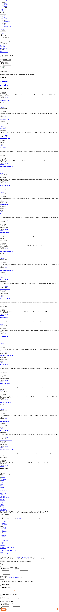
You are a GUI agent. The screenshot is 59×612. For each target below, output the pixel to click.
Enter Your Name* (2, 602)
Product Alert (5, 3)
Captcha (1, 68)
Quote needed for (6, 298)
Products (4, 81)
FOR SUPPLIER (4, 23)
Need (4, 204)
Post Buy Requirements (7, 21)
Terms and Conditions (5, 540)
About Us (3, 542)
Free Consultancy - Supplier (7, 8)
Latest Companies (2, 545)
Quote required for (6, 355)
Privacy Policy (13, 577)
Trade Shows (3, 536)
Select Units (1, 41)
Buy (4, 213)
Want (4, 317)
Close (1, 595)
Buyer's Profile (4, 528)
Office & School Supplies (3, 45)
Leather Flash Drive (2, 500)
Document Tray (2, 505)
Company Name (2, 63)
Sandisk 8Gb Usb (2, 50)
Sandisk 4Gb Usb (2, 51)
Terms (10, 577)
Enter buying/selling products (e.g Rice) (5, 569)
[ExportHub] (2, 11)
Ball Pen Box (2, 507)
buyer (4, 109)
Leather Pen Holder (2, 503)
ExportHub (28, 577)
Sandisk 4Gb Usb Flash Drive (4, 52)
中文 (2, 10)
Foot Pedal (1, 502)
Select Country (2, 605)
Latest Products (2, 546)
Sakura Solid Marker (3, 509)
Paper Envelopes (2, 46)
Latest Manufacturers (3, 548)
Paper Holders (2, 504)
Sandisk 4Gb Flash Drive (3, 496)
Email (1, 567)
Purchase (5, 185)
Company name (2, 568)
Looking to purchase (6, 166)
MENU (2, 16)
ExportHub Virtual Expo (3, 609)
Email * (1, 61)
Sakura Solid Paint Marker (3, 510)
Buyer (2, 564)
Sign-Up (5, 9)
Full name (1, 566)
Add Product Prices (4, 523)
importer (5, 100)
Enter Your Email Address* (3, 603)
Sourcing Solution (6, 4)
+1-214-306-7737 (19, 518)
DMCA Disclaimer (4, 541)
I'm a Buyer (2, 71)
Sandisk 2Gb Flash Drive (3, 493)
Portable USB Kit (2, 499)
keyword (1, 13)
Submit (1, 42)
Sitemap (3, 534)
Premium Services (4, 17)
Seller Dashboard (4, 521)
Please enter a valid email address (14, 567)
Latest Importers (2, 549)
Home (2, 33)
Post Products (5, 6)
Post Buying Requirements (5, 527)
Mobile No (1, 65)
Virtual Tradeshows (4, 18)
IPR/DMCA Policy (17, 577)
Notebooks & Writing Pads (3, 48)
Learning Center (4, 535)
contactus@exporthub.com (54, 558)
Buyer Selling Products (3, 64)
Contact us (30, 518)
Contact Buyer (2, 98)
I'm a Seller (5, 71)
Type (1, 12)
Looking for (5, 402)
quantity (1, 473)
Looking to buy (6, 194)
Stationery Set (3, 34)
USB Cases (1, 498)
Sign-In (3, 9)
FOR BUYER (3, 20)
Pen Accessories (2, 506)
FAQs (2, 543)
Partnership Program (4, 537)
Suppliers (4, 85)
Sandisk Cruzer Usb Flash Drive (4, 497)
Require (4, 232)
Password (1, 62)
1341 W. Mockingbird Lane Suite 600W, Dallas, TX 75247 (22, 557)
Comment (1, 40)
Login (3, 29)
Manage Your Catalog (4, 524)
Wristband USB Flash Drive (3, 501)
